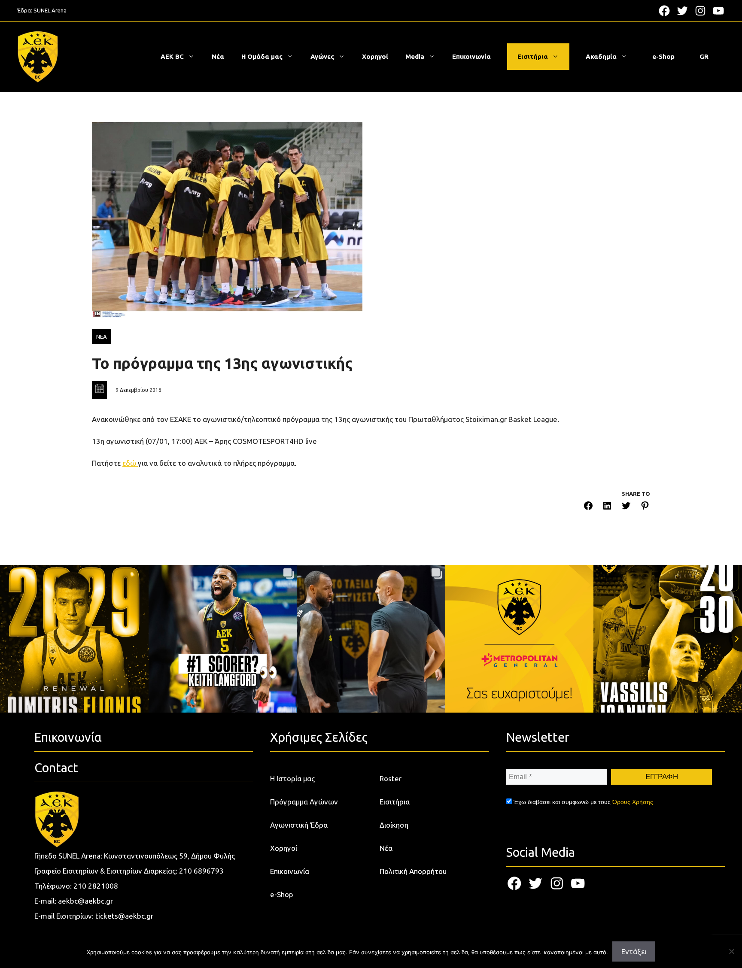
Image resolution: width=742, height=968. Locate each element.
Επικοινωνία (471, 56)
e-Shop (663, 56)
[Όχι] (731, 951)
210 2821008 (95, 886)
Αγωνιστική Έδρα (299, 825)
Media (414, 56)
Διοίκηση (394, 825)
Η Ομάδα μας (262, 56)
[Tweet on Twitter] (626, 507)
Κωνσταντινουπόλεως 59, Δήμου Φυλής (169, 856)
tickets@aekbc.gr (124, 916)
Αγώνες (322, 56)
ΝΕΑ (101, 337)
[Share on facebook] (588, 507)
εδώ (130, 463)
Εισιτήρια (532, 56)
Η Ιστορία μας (292, 778)
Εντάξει (633, 951)
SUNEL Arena (50, 10)
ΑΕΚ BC (172, 56)
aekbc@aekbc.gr (85, 901)
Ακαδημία (601, 56)
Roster (390, 778)
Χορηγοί (375, 56)
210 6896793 (201, 871)
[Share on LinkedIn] (607, 507)
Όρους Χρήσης (632, 801)
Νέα (218, 56)
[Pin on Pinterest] (645, 507)
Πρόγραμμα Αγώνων (304, 802)
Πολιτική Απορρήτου (413, 871)
